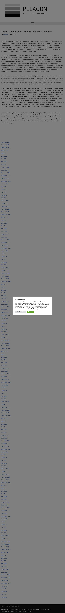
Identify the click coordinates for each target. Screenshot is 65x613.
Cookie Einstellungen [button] (20, 311)
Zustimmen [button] (30, 311)
